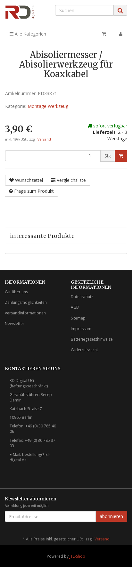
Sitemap (78, 318)
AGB (75, 307)
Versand (44, 139)
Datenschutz (82, 296)
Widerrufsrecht (84, 349)
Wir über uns (16, 292)
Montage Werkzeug (48, 106)
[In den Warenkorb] (121, 156)
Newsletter (14, 323)
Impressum (81, 328)
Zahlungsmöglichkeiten (26, 302)
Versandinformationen (25, 313)
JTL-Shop (77, 556)
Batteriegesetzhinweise (92, 339)
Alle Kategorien (29, 34)
